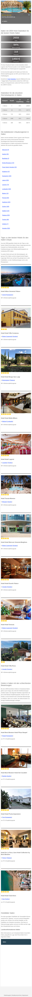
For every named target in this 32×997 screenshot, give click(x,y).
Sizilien (7, 899)
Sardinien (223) (6, 202)
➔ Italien (4, 21)
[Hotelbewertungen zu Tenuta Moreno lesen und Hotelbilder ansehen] (16, 484)
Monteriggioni (5, 380)
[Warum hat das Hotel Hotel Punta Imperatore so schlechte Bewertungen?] (16, 799)
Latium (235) (5, 180)
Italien (4, 941)
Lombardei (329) (6, 189)
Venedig (4, 586)
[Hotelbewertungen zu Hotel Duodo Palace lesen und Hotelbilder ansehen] (16, 568)
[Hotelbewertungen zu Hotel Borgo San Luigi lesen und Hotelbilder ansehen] (16, 360)
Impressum (25, 995)
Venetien (15, 336)
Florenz (4, 858)
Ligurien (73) (5, 184)
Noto (3, 899)
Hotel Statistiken (12, 79)
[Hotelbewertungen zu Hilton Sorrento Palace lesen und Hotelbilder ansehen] (16, 276)
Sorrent (4, 294)
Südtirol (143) (5, 210)
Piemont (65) (5, 197)
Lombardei (10, 421)
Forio (3, 817)
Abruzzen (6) (5, 149)
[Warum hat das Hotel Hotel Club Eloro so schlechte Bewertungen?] (16, 880)
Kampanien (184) (6, 176)
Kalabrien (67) (6, 171)
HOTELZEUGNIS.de (8, 16)
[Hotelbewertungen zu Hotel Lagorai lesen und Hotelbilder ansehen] (16, 444)
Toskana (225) (6, 215)
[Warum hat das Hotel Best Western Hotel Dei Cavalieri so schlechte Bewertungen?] (16, 758)
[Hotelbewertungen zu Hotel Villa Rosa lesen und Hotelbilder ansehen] (16, 651)
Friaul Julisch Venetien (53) (9, 167)
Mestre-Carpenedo (7, 336)
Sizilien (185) (5, 206)
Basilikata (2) (5, 158)
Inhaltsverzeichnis (16, 995)
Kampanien (10, 294)
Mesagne (4, 501)
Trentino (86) (5, 219)
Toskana (12, 380)
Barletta (4, 776)
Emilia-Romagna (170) (8, 163)
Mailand (4, 421)
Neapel (4, 735)
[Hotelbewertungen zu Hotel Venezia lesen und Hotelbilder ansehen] (16, 609)
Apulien (10, 501)
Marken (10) (5, 193)
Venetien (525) (6, 228)
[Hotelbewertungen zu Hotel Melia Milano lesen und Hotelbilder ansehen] (16, 403)
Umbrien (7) (5, 224)
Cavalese (4, 462)
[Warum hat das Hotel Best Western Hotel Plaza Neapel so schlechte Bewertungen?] (16, 716)
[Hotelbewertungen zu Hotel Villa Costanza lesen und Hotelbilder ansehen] (16, 317)
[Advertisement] (16, 968)
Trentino (10, 462)
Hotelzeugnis (7, 995)
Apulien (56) (5, 154)
